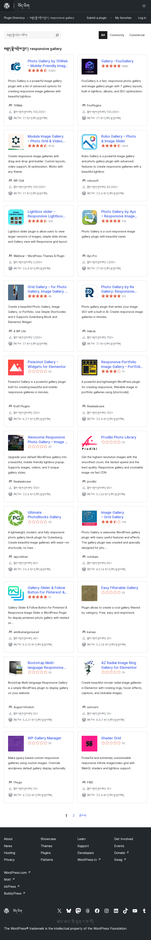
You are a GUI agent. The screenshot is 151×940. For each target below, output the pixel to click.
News (8, 846)
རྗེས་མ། (82, 815)
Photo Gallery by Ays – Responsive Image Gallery (118, 214)
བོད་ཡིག (17, 911)
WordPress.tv (89, 860)
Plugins (46, 853)
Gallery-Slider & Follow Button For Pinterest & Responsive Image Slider (48, 590)
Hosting (9, 853)
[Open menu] (144, 6)
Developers (85, 853)
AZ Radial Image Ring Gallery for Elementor (119, 665)
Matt (9, 879)
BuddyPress (14, 893)
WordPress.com (17, 873)
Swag (120, 860)
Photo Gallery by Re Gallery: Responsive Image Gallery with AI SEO (118, 289)
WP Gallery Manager (45, 738)
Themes (46, 846)
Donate (121, 853)
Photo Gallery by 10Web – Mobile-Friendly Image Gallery (48, 63)
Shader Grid (111, 738)
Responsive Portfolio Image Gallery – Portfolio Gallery (121, 364)
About (8, 839)
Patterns (47, 860)
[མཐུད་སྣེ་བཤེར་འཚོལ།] (57, 35)
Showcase (48, 839)
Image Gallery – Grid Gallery (112, 514)
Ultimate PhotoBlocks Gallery (44, 514)
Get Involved (123, 839)
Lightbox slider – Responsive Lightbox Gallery (45, 214)
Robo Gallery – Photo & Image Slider (118, 138)
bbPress (12, 886)
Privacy (9, 860)
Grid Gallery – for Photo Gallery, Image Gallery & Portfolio (47, 289)
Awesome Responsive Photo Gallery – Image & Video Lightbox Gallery (47, 439)
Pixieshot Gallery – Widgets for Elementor (47, 364)
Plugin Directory (14, 17)
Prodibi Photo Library (118, 437)
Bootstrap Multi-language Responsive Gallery (45, 665)
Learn (81, 839)
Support (83, 846)
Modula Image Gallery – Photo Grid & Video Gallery (46, 138)
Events (119, 846)
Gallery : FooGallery (117, 61)
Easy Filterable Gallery (119, 588)
